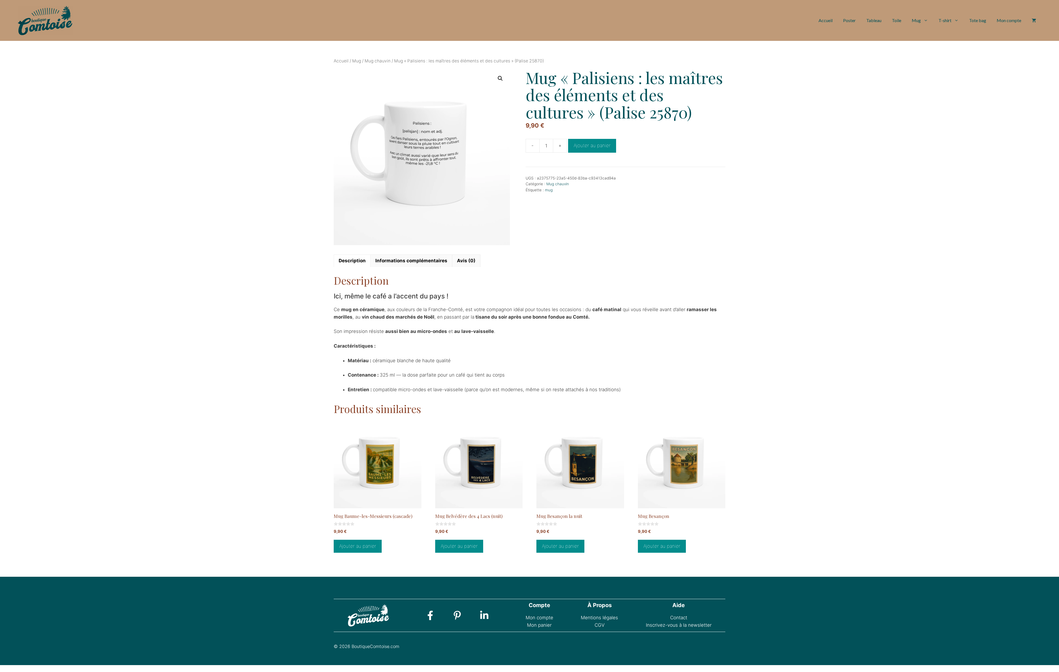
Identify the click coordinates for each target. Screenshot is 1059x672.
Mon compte (1009, 20)
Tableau (873, 20)
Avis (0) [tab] (466, 260)
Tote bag (977, 20)
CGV (600, 625)
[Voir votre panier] (1033, 20)
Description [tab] (352, 260)
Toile (896, 20)
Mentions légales (599, 617)
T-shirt (944, 20)
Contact (678, 617)
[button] (500, 78)
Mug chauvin (378, 61)
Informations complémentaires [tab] (411, 260)
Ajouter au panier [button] (357, 546)
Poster (849, 20)
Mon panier (539, 625)
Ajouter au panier (592, 145)
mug (549, 190)
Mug (916, 20)
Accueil (826, 20)
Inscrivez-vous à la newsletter (679, 625)
